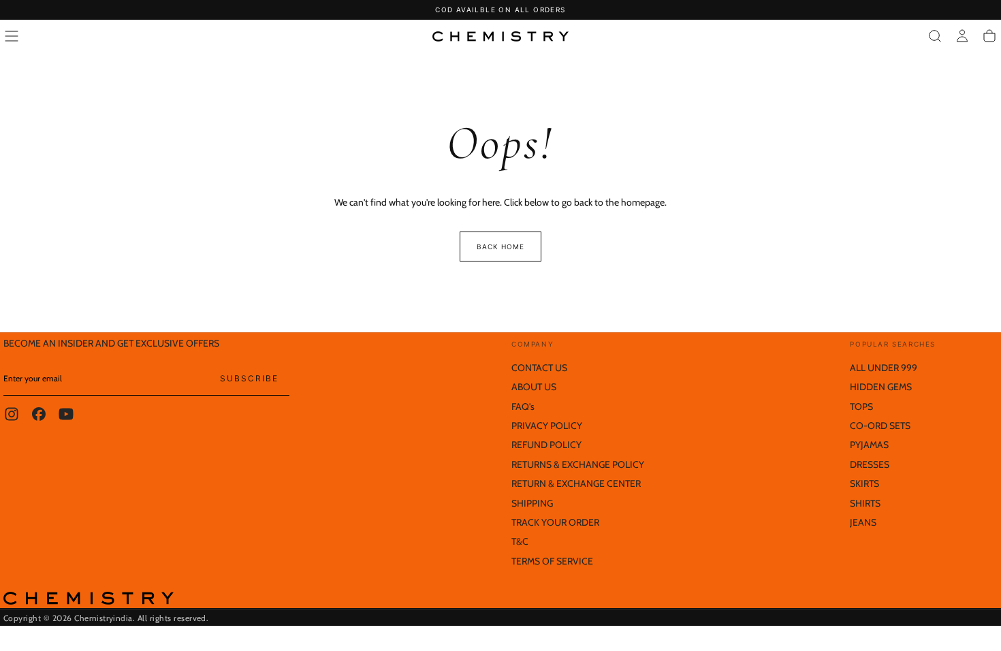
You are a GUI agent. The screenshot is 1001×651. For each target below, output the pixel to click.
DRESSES (869, 464)
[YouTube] (66, 414)
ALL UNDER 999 (883, 368)
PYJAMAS (869, 445)
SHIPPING (532, 503)
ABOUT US (533, 387)
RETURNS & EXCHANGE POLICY (577, 464)
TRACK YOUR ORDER (555, 522)
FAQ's (523, 406)
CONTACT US (539, 368)
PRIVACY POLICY (546, 425)
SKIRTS (864, 483)
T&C (519, 541)
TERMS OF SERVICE (552, 561)
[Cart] (989, 36)
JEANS (863, 522)
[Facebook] (39, 414)
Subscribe (249, 378)
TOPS (861, 406)
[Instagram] (11, 414)
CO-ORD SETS (880, 425)
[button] (11, 36)
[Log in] (962, 36)
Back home (500, 246)
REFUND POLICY (546, 445)
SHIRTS (865, 503)
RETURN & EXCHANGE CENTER (576, 483)
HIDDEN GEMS (881, 387)
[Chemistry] (88, 598)
